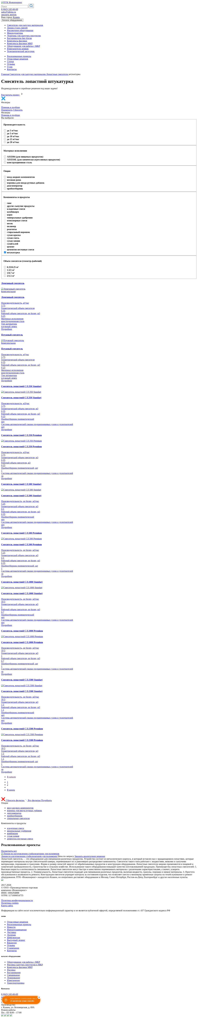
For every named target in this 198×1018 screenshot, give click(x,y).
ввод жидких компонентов (20, 808)
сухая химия (13, 836)
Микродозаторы (15, 33)
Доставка (11, 932)
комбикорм (12, 833)
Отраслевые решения (17, 59)
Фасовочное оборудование (20, 30)
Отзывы (11, 64)
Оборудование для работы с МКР (23, 46)
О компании (13, 948)
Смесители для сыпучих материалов (25, 25)
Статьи (10, 61)
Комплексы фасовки (17, 41)
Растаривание (14, 972)
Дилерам (11, 935)
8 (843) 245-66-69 (9, 9)
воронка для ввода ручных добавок (24, 810)
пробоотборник (14, 816)
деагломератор (14, 813)
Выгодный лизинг (16, 940)
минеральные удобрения (19, 831)
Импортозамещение (17, 929)
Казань (16, 17)
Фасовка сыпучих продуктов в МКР (25, 964)
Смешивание (13, 975)
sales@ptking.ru (8, 12)
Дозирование (13, 977)
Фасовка (11, 970)
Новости (11, 927)
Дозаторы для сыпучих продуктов (24, 35)
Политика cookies (10, 903)
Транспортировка (15, 983)
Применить (6, 110)
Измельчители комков (18, 48)
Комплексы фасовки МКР (20, 43)
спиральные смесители (18, 818)
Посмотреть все (9, 851)
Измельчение (13, 980)
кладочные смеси (15, 828)
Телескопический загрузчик (20, 51)
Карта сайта (7, 905)
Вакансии (12, 943)
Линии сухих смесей (17, 28)
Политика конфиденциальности (17, 900)
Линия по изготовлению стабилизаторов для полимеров (29, 856)
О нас (10, 66)
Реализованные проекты (19, 56)
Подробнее (6, 329)
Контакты (12, 69)
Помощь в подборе (10, 107)
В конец (11, 790)
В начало (11, 777)
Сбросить (17, 110)
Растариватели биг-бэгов (19, 38)
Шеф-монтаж (13, 937)
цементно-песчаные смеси (20, 838)
